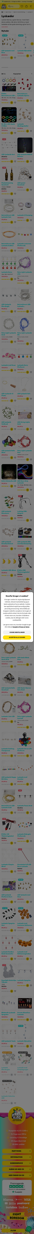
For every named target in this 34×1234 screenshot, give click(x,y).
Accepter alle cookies (17, 637)
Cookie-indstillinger (17, 632)
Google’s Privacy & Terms (21, 627)
